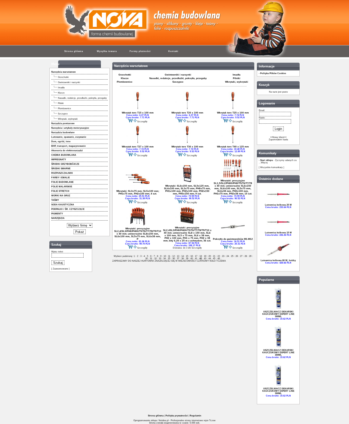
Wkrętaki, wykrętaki (68, 119)
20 (210, 256)
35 (169, 258)
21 (214, 256)
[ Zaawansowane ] (60, 269)
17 (196, 256)
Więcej (264, 162)
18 (201, 256)
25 (232, 256)
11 (169, 256)
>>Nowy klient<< (278, 137)
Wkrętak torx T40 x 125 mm (233, 146)
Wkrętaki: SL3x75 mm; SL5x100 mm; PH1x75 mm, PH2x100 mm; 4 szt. (137, 192)
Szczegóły (142, 121)
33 (160, 258)
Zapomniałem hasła (278, 139)
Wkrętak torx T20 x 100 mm (187, 112)
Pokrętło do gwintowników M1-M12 (233, 239)
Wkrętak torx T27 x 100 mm (138, 146)
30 (146, 258)
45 (214, 258)
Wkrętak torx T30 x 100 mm (187, 146)
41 (196, 258)
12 (173, 256)
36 (173, 258)
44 (210, 258)
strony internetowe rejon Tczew (200, 420)
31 (151, 258)
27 (241, 256)
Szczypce (63, 114)
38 (182, 258)
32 (155, 258)
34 (164, 258)
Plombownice (64, 108)
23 (223, 256)
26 (237, 256)
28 (246, 256)
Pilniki (61, 103)
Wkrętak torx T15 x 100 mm (138, 112)
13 (178, 256)
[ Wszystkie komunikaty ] (271, 167)
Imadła (61, 87)
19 (205, 256)
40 (191, 258)
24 (228, 256)
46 (219, 258)
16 (191, 256)
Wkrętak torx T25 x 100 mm (233, 112)
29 (250, 256)
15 (187, 256)
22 (219, 256)
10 (165, 256)
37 (178, 258)
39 (187, 258)
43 (205, 258)
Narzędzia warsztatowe (131, 66)
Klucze (61, 93)
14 (182, 256)
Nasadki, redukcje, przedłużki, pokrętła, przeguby (82, 98)
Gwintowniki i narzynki (69, 82)
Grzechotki (63, 77)
